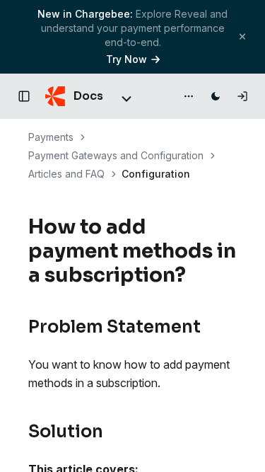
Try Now (126, 59)
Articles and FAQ (66, 174)
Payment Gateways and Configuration (116, 155)
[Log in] (242, 96)
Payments (50, 137)
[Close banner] (242, 36)
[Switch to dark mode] (215, 96)
